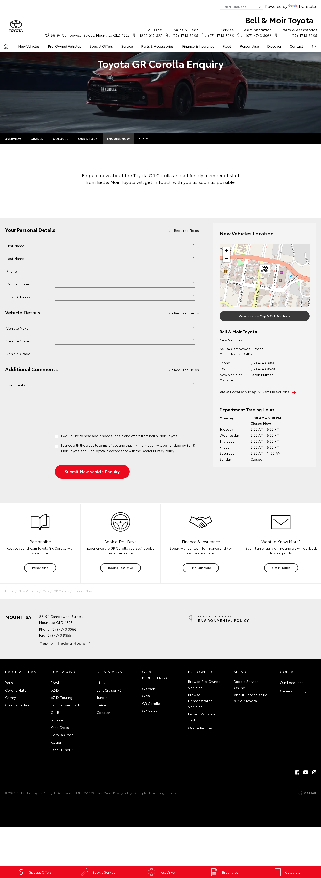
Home (5, 45)
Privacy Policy (122, 793)
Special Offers (101, 46)
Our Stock (88, 139)
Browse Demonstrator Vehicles (200, 700)
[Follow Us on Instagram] (314, 772)
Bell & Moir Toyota (279, 19)
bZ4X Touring (61, 697)
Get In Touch (281, 567)
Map (43, 643)
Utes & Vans (109, 671)
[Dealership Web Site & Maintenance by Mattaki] (307, 793)
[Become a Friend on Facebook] (297, 772)
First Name (15, 245)
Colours (61, 139)
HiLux (101, 682)
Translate (307, 6)
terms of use (108, 445)
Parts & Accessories (157, 46)
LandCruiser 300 (64, 749)
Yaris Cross (60, 727)
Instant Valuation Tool (202, 716)
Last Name (15, 258)
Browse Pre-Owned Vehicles (204, 684)
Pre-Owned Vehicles (64, 46)
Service (127, 46)
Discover (274, 46)
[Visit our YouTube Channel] (306, 772)
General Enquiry (293, 690)
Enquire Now (118, 139)
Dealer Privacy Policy (158, 450)
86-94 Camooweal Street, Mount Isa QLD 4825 (90, 35)
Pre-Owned (200, 671)
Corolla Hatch (16, 690)
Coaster (103, 712)
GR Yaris (149, 688)
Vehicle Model (18, 340)
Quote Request (201, 727)
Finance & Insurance (198, 46)
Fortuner (58, 719)
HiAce (101, 704)
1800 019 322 (151, 32)
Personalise (249, 46)
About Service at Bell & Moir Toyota (251, 697)
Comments (15, 384)
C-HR (55, 712)
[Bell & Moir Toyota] (16, 26)
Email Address (18, 296)
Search (314, 46)
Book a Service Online (246, 684)
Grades (37, 139)
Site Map (103, 793)
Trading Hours (71, 643)
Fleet (227, 46)
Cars (46, 591)
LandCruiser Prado (66, 704)
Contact (296, 46)
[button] (265, 269)
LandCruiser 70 (109, 690)
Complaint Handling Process (155, 793)
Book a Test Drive (120, 567)
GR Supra (149, 710)
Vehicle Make (17, 328)
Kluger (56, 742)
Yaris (9, 682)
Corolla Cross (62, 734)
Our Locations (291, 682)
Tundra (102, 697)
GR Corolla (61, 591)
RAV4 (55, 682)
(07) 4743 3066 (185, 32)
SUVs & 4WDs (64, 671)
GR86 (146, 695)
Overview (13, 139)
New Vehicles (29, 46)
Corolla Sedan (17, 704)
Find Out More (201, 567)
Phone (11, 271)
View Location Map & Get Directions (264, 316)
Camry (10, 697)
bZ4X (55, 690)
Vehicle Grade (18, 353)
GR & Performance (156, 674)
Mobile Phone (17, 283)
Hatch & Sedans (22, 671)
